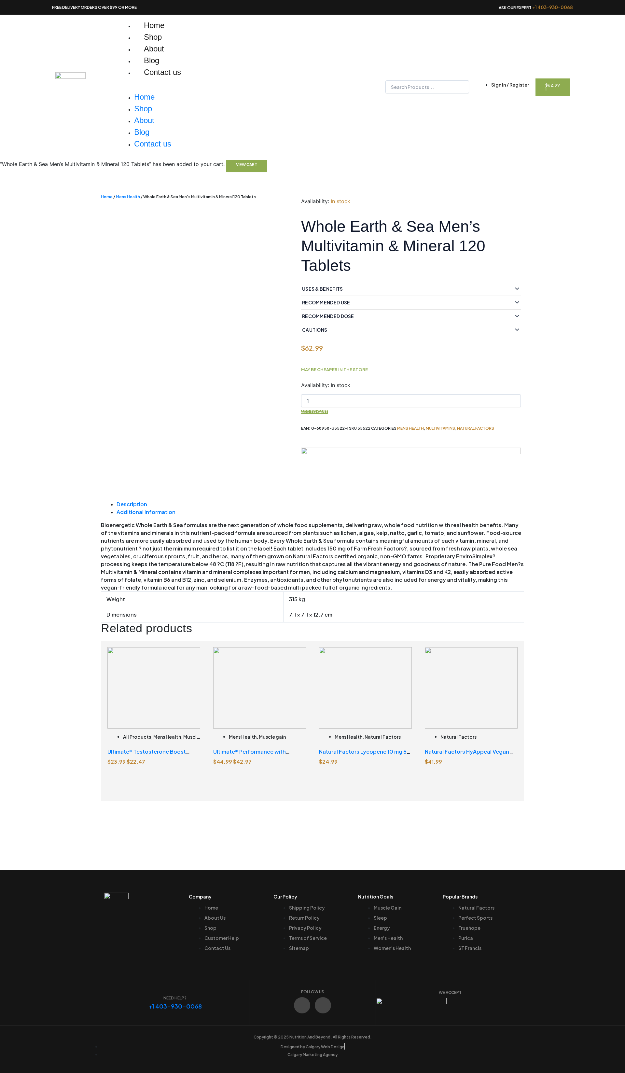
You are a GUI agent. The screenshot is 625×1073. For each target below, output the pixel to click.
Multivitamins (440, 428)
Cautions (314, 330)
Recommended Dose (328, 316)
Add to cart (314, 412)
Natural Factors (475, 428)
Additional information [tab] (146, 512)
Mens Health (128, 196)
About (154, 48)
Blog (151, 60)
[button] (224, 87)
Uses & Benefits (322, 289)
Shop (153, 37)
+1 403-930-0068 (552, 7)
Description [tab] (132, 504)
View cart (246, 164)
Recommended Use (326, 302)
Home (154, 25)
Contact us (162, 72)
